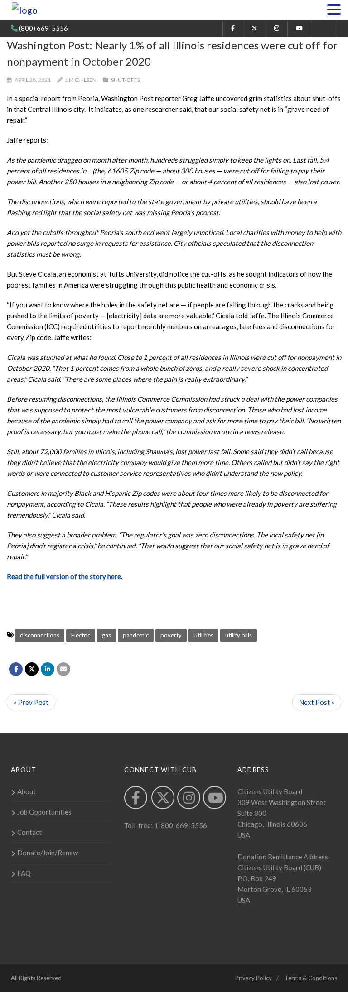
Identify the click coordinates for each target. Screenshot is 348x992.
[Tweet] (32, 669)
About (26, 791)
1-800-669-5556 (180, 825)
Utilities (203, 635)
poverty (171, 635)
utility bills (238, 635)
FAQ (24, 873)
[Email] (63, 669)
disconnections (39, 635)
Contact (29, 832)
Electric (80, 635)
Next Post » (316, 702)
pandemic (136, 635)
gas (106, 635)
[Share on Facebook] (16, 669)
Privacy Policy (253, 978)
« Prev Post (31, 702)
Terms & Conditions (311, 978)
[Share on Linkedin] (47, 669)
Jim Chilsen (81, 80)
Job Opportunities (44, 812)
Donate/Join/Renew (47, 852)
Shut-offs (125, 80)
